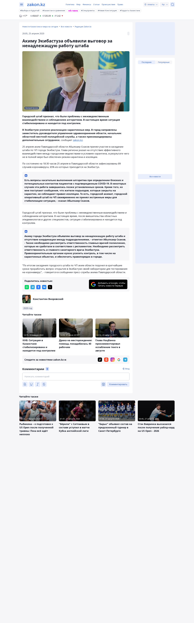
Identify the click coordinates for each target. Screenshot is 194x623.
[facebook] (38, 287)
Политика (70, 4)
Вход (127, 368)
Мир (78, 4)
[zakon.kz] (36, 4)
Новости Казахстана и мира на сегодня (40, 26)
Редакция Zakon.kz (83, 26)
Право (120, 4)
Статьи (96, 4)
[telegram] (32, 287)
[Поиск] (172, 4)
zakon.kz (78, 140)
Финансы (87, 4)
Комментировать (118, 384)
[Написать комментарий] (75, 376)
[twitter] (50, 287)
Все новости (66, 26)
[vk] (44, 287)
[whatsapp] (26, 287)
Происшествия (108, 4)
